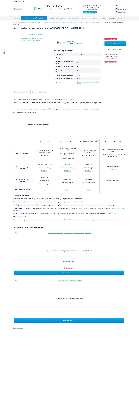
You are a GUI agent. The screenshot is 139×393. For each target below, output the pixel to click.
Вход (22, 1)
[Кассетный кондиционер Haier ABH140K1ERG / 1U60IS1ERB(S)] (4, 51)
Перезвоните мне (90, 12)
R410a (78, 75)
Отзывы (27, 92)
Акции (104, 18)
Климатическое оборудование (34, 18)
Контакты (121, 18)
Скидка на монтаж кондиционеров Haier (69, 299)
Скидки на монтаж (110, 63)
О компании (94, 18)
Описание (17, 92)
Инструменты (74, 18)
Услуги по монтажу (110, 61)
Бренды (112, 18)
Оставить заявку (115, 43)
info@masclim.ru (92, 9)
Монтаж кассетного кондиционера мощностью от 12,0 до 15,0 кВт (69, 251)
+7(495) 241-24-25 (54, 5)
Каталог (17, 18)
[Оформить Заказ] (116, 5)
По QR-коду (44, 171)
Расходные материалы (57, 18)
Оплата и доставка (39, 92)
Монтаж (84, 18)
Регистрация (16, 1)
